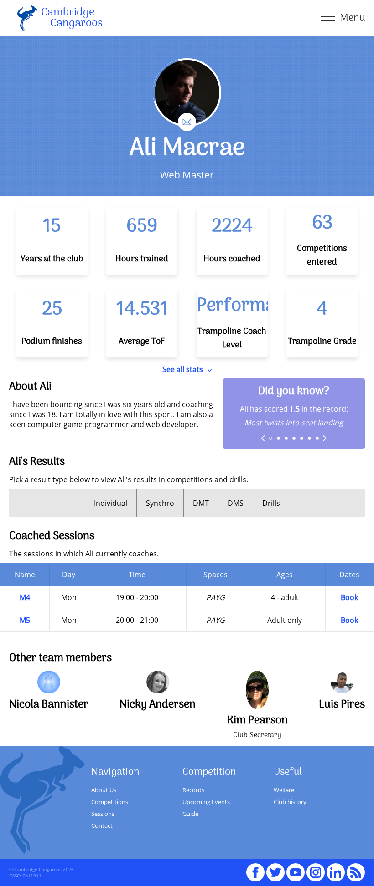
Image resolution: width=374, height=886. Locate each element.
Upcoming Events (206, 802)
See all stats (182, 369)
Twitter (275, 868)
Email (187, 118)
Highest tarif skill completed (302, 438)
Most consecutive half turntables (286, 438)
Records (193, 790)
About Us (103, 790)
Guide (190, 814)
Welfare (284, 790)
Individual (110, 503)
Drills (271, 503)
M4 (25, 597)
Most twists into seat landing (271, 438)
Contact (102, 825)
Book (349, 597)
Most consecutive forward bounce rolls (278, 438)
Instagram (315, 868)
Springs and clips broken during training (294, 438)
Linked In (336, 872)
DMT (201, 503)
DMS (236, 503)
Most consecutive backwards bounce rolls (309, 438)
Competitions (109, 802)
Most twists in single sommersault (317, 438)
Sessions (102, 814)
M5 (25, 620)
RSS (355, 868)
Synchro (160, 503)
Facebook (255, 868)
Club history (290, 802)
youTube (295, 868)
